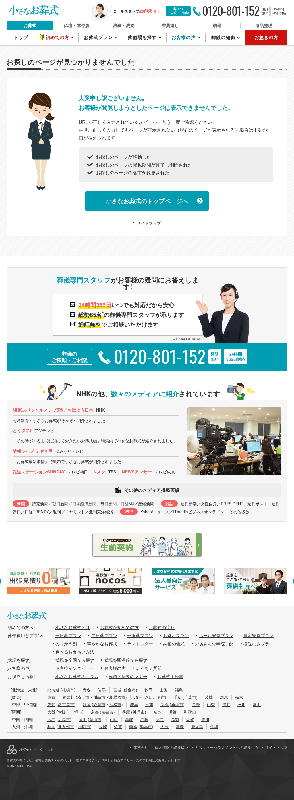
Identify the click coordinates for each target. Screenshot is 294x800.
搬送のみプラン (258, 644)
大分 (164, 726)
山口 (114, 719)
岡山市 (95, 719)
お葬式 (30, 25)
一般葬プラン (140, 635)
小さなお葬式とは (72, 627)
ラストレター (140, 644)
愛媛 (190, 719)
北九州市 (66, 726)
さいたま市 (155, 697)
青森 (87, 690)
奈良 (157, 712)
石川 (241, 704)
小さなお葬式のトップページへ (147, 200)
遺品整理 (263, 25)
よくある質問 (149, 668)
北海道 (53, 690)
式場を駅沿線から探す (125, 660)
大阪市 (64, 712)
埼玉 (138, 697)
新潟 (164, 704)
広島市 (64, 719)
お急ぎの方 (266, 37)
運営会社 (140, 747)
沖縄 (214, 726)
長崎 (103, 726)
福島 (179, 690)
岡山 (83, 719)
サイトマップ (149, 223)
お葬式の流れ (162, 627)
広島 (51, 719)
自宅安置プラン (258, 635)
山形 (164, 690)
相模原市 (117, 697)
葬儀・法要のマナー (128, 676)
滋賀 (173, 712)
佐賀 (118, 726)
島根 (144, 719)
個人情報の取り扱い (171, 747)
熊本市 (146, 726)
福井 (226, 704)
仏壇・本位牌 (77, 25)
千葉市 (190, 697)
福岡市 (84, 726)
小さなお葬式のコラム (76, 676)
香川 (205, 719)
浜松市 (115, 704)
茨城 (209, 697)
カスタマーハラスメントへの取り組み (226, 747)
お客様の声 (115, 668)
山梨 (211, 704)
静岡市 (99, 704)
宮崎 (180, 726)
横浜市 (83, 697)
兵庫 (126, 712)
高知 (175, 719)
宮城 (117, 690)
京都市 (107, 712)
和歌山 (190, 712)
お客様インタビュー (74, 668)
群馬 (224, 697)
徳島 (160, 719)
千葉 (177, 697)
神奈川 (69, 697)
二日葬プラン (104, 635)
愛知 (51, 704)
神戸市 (139, 712)
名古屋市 (66, 704)
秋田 (148, 690)
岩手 (102, 690)
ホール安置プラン (216, 635)
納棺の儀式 (174, 644)
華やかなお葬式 (102, 644)
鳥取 (129, 719)
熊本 (133, 726)
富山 (257, 704)
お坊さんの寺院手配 (214, 644)
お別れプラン (176, 635)
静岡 (87, 704)
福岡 (51, 726)
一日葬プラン (68, 635)
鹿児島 (197, 726)
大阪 (51, 712)
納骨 (217, 25)
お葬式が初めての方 (119, 627)
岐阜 (134, 704)
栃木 (239, 697)
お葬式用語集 (170, 676)
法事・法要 (123, 25)
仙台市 (130, 690)
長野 (196, 704)
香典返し (170, 25)
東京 (51, 697)
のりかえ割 (66, 644)
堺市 (78, 712)
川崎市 (99, 697)
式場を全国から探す (74, 660)
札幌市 (68, 690)
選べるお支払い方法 (74, 652)
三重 (149, 704)
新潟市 (177, 704)
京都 (95, 712)
